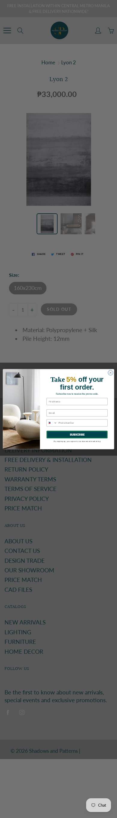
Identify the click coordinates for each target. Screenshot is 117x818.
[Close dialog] (110, 372)
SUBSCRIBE (77, 434)
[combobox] (52, 422)
